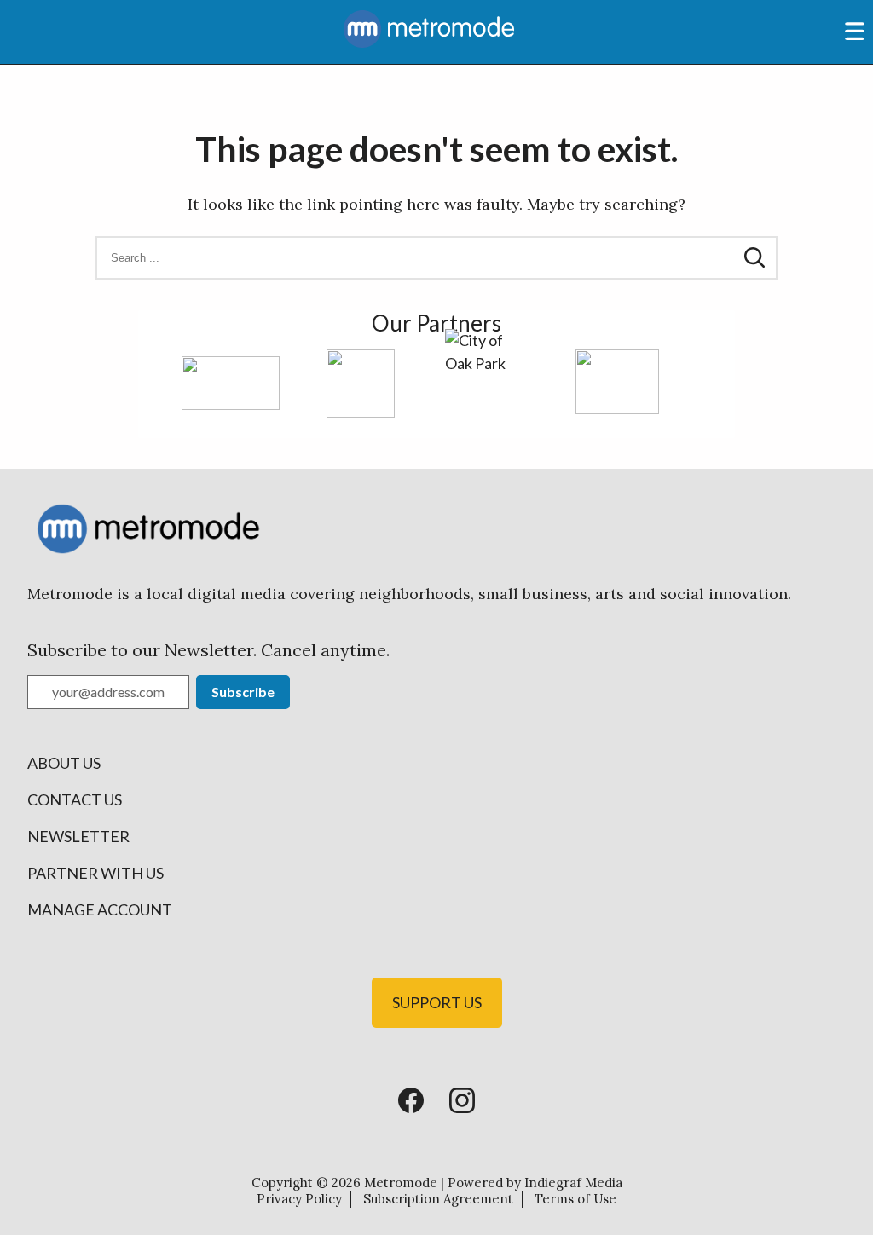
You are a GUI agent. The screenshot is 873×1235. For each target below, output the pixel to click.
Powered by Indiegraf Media (535, 1182)
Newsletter (78, 836)
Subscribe (243, 692)
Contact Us (74, 799)
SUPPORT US (437, 1002)
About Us (64, 762)
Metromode (400, 1182)
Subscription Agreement (438, 1199)
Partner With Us (95, 872)
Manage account (99, 909)
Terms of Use (575, 1199)
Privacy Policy (299, 1199)
